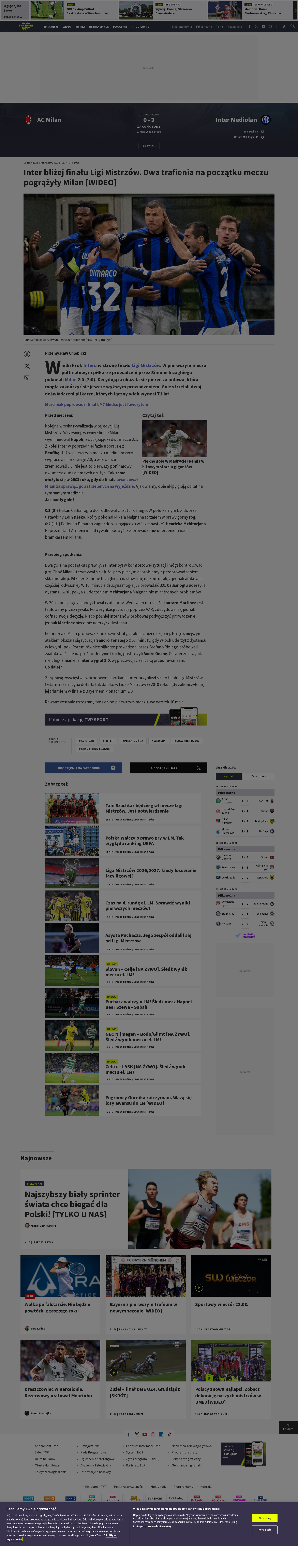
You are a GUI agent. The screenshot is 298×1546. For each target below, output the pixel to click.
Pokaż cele (264, 1529)
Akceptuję (265, 1518)
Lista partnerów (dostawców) (152, 1526)
